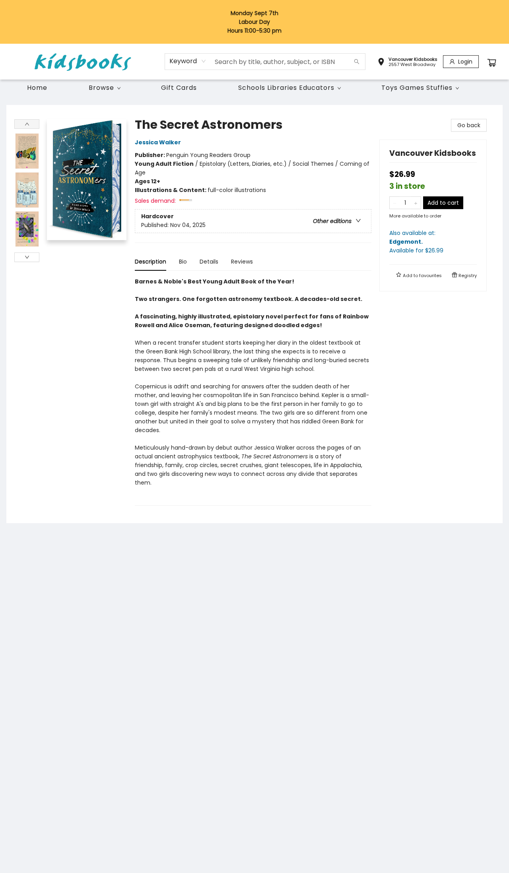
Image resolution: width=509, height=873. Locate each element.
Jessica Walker (158, 142)
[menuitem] (37, 88)
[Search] (357, 62)
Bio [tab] (183, 262)
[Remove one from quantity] (395, 202)
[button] (407, 63)
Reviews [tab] (242, 262)
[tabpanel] (253, 391)
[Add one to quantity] (416, 202)
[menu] (254, 88)
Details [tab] (209, 262)
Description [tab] (150, 262)
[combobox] (188, 61)
